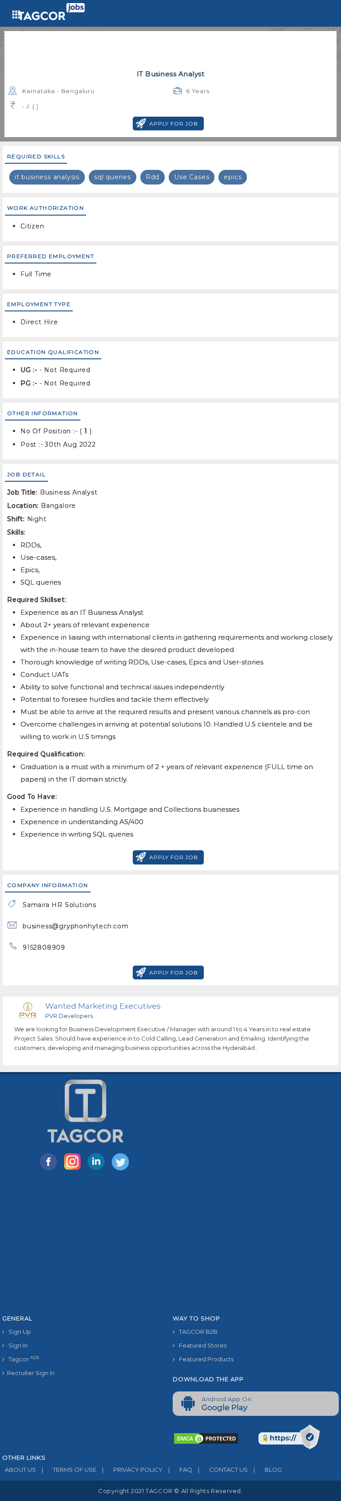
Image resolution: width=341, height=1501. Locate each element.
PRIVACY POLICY (132, 1469)
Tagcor (21, 1359)
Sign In (16, 1345)
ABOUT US (19, 1469)
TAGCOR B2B (196, 1331)
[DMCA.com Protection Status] (206, 1438)
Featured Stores (200, 1345)
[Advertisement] (170, 1244)
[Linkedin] (98, 1170)
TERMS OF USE (69, 1469)
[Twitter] (121, 1170)
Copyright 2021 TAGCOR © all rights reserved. (170, 1490)
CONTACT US (223, 1469)
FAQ (180, 1469)
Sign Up (17, 1331)
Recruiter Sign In (29, 1372)
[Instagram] (74, 1170)
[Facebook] (50, 1170)
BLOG (268, 1469)
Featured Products (204, 1359)
